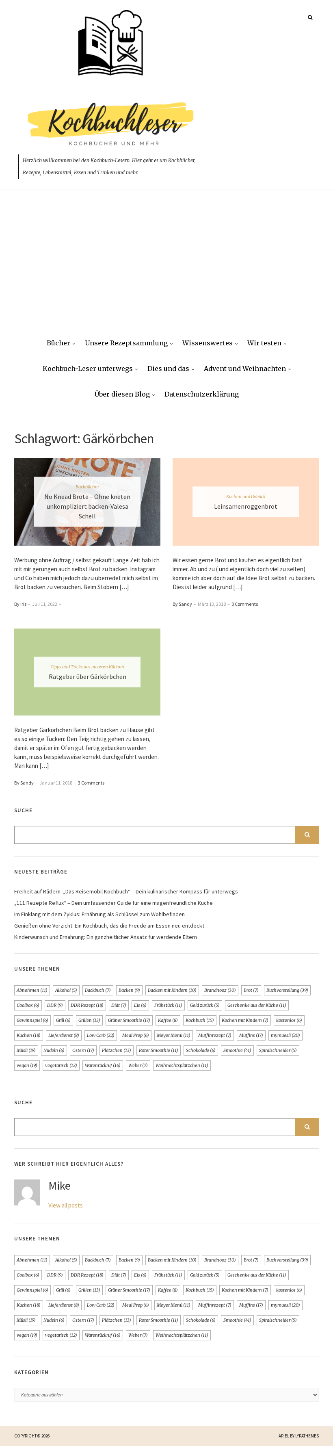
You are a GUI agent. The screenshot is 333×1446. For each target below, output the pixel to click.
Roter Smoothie (158, 1050)
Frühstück (168, 1005)
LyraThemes (307, 1436)
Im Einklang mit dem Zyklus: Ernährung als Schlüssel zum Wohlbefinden (99, 914)
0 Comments (244, 604)
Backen (129, 990)
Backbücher (87, 487)
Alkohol (66, 990)
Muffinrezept (214, 1035)
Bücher (58, 343)
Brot (251, 990)
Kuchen (29, 1035)
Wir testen (264, 343)
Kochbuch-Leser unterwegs (88, 368)
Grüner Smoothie (129, 1020)
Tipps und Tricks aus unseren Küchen (87, 666)
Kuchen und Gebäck (246, 496)
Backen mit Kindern (172, 990)
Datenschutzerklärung (201, 394)
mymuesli (285, 1035)
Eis (140, 1005)
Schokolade (201, 1050)
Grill (63, 1020)
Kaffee (168, 1020)
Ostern (83, 1050)
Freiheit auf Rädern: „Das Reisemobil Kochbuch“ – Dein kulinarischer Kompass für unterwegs (126, 891)
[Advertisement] (166, 270)
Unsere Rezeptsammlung (126, 343)
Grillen (89, 1020)
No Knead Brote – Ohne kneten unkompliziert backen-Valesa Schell (87, 506)
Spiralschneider (278, 1050)
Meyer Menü (173, 1035)
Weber (138, 1065)
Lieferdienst (63, 1035)
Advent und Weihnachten (245, 368)
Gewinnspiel (32, 1020)
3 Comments (91, 783)
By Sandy (182, 604)
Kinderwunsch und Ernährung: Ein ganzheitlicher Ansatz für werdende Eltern (105, 937)
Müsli (26, 1050)
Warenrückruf (103, 1065)
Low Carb (101, 1035)
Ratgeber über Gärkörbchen (87, 676)
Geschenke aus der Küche (256, 1005)
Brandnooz (220, 990)
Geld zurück (205, 1005)
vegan (27, 1065)
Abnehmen (32, 990)
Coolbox (28, 1005)
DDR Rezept (87, 1005)
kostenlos (289, 1020)
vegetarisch (61, 1065)
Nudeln (54, 1050)
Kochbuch (200, 1020)
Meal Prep (135, 1035)
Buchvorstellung (287, 990)
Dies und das (168, 368)
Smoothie (237, 1050)
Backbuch (98, 990)
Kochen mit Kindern (245, 1020)
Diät (118, 1005)
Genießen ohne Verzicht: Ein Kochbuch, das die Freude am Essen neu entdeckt (109, 925)
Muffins (251, 1035)
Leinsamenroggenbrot (245, 506)
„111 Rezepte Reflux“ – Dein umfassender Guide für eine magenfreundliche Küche (113, 902)
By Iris (20, 604)
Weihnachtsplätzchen (182, 1065)
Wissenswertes (207, 343)
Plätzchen (116, 1050)
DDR (55, 1005)
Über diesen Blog (122, 394)
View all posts (65, 1205)
